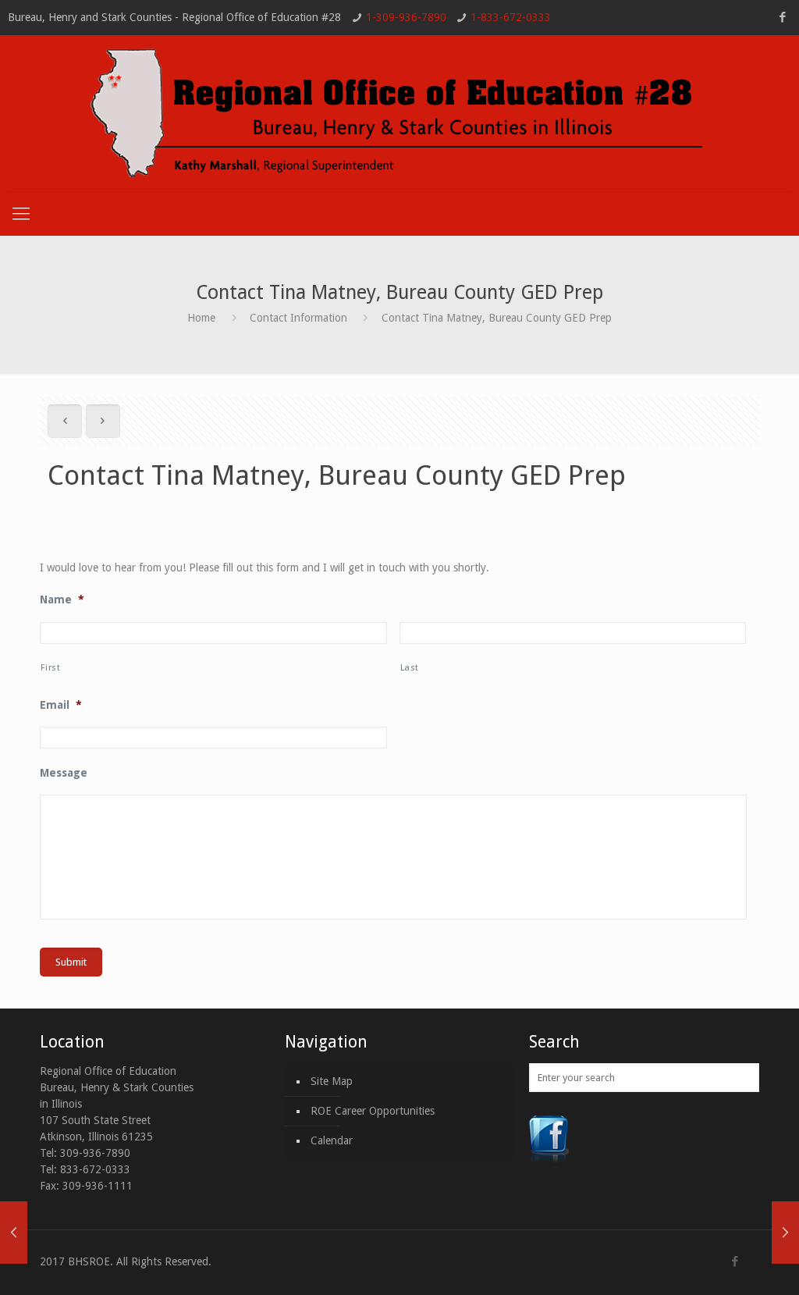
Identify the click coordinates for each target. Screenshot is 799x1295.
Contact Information (298, 317)
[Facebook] (783, 17)
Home (201, 317)
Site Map (332, 1081)
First (50, 667)
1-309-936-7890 (406, 17)
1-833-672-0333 (511, 17)
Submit (71, 962)
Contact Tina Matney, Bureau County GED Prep (497, 317)
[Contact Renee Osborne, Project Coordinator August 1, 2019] (13, 1232)
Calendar (332, 1140)
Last (410, 667)
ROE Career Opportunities (373, 1111)
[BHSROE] (399, 113)
